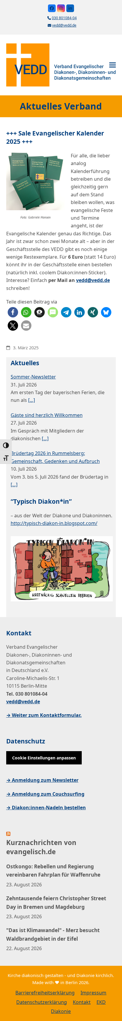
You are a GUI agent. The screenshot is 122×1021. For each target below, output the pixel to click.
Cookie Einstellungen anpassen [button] (44, 758)
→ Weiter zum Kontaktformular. (44, 715)
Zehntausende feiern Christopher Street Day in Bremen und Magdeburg (56, 902)
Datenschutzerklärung (41, 1002)
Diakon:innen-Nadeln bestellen (49, 807)
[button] (112, 65)
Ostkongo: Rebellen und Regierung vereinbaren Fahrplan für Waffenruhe (53, 870)
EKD (101, 1002)
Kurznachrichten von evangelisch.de (41, 847)
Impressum (93, 992)
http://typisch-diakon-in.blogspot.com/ (54, 523)
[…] (31, 400)
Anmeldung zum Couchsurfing (48, 794)
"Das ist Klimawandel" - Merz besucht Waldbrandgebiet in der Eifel (52, 934)
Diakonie (61, 1011)
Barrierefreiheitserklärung (45, 992)
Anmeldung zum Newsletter (45, 780)
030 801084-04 (64, 17)
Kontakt (82, 1002)
